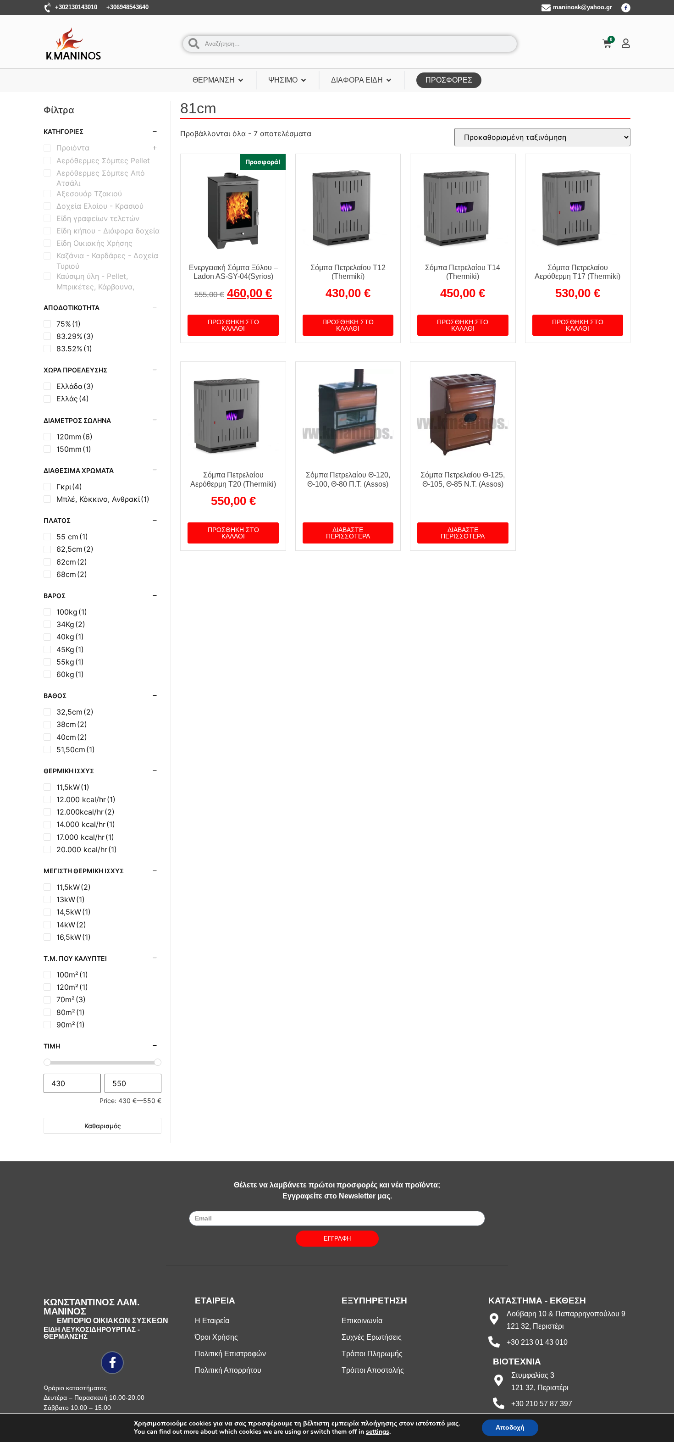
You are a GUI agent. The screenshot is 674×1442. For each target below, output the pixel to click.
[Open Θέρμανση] (240, 80)
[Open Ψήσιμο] (303, 80)
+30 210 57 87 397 (541, 1404)
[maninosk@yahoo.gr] (546, 7)
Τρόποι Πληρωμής (372, 1354)
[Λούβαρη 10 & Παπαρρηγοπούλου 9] (494, 1319)
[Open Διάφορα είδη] (388, 80)
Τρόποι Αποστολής (373, 1370)
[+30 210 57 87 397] (498, 1403)
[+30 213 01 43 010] (494, 1342)
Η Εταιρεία (212, 1321)
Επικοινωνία (362, 1321)
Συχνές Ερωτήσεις (372, 1337)
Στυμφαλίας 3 (532, 1375)
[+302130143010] (48, 7)
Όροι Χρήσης (216, 1337)
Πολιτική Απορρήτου (228, 1370)
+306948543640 (127, 7)
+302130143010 (76, 7)
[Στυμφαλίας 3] (498, 1380)
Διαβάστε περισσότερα (348, 533)
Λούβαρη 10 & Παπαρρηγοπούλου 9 (566, 1314)
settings (377, 1432)
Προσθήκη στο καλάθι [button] (233, 325)
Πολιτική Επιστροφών (230, 1354)
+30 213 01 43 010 (537, 1342)
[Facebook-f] (625, 7)
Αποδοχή (510, 1427)
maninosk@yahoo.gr (582, 7)
